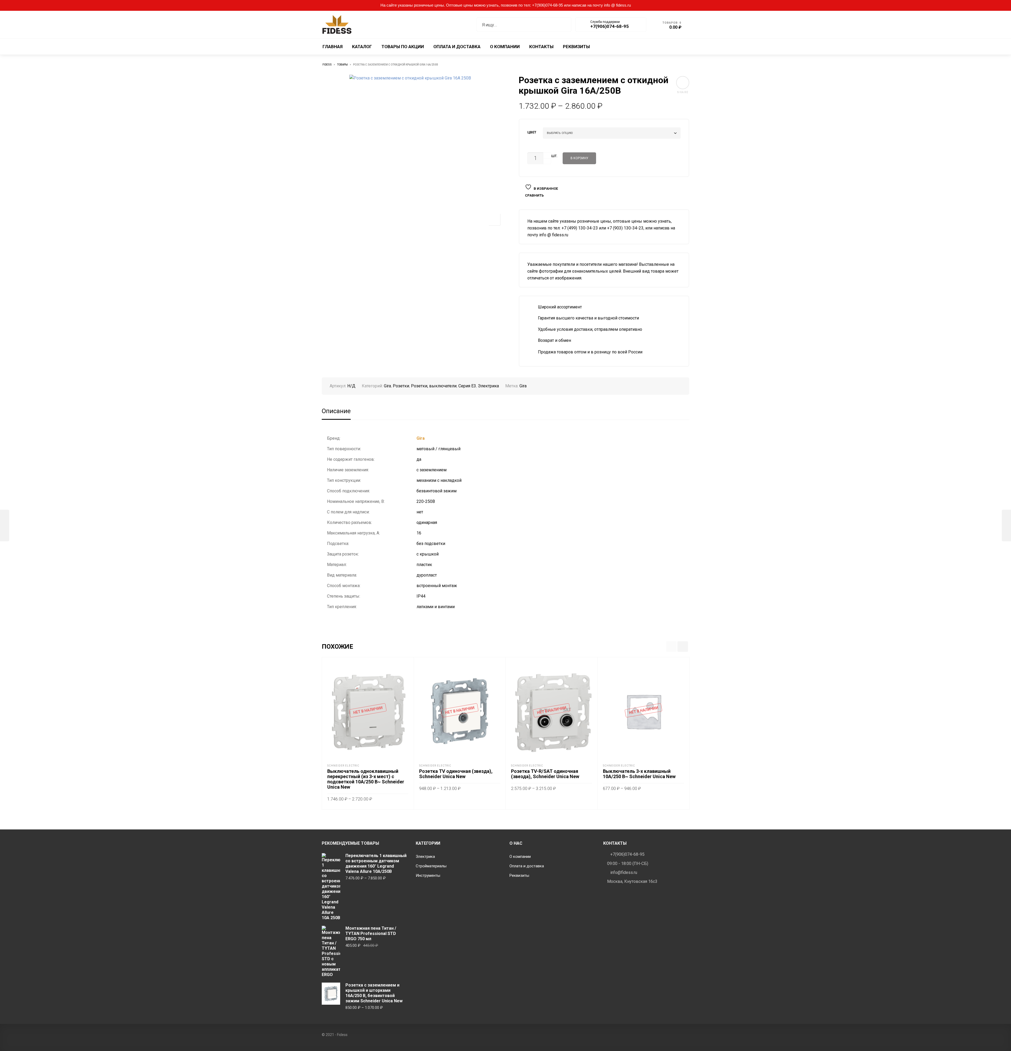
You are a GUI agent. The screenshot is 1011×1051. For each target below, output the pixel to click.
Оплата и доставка (526, 866)
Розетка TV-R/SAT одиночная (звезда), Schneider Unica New (545, 773)
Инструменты (428, 875)
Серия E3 (467, 385)
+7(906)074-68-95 (627, 854)
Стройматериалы (431, 866)
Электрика (488, 385)
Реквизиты (519, 875)
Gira (387, 385)
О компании (520, 856)
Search (563, 24)
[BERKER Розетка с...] (4, 525)
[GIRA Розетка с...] (1006, 525)
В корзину (579, 158)
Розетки (401, 385)
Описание (336, 411)
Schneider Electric (343, 765)
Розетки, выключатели (434, 385)
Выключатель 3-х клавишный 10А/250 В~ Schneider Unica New (639, 773)
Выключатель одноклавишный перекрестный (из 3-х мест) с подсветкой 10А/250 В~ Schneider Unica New (365, 779)
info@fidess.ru (623, 872)
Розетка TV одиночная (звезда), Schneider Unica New (456, 773)
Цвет (531, 132)
